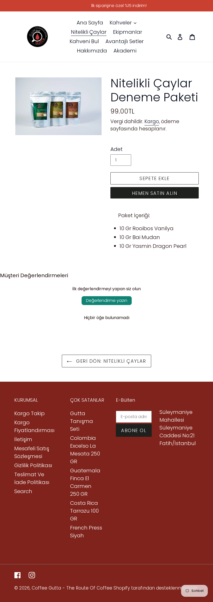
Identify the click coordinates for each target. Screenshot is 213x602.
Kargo (151, 121)
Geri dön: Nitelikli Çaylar (110, 361)
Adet (116, 149)
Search (23, 491)
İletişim (23, 439)
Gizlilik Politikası (33, 465)
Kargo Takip (29, 413)
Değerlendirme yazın (106, 300)
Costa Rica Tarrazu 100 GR (84, 510)
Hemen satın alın (154, 193)
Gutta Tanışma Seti (81, 421)
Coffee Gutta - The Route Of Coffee (72, 588)
